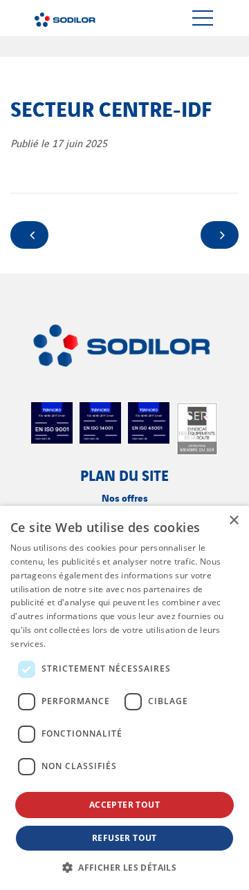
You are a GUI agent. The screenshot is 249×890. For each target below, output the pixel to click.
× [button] (233, 520)
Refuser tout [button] (124, 838)
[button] (124, 867)
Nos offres (125, 497)
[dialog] (124, 698)
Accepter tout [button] (124, 805)
